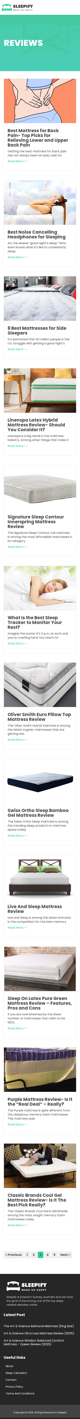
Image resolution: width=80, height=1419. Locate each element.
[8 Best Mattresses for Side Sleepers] (40, 319)
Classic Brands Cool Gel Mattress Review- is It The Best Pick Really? (37, 1200)
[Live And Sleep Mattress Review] (40, 898)
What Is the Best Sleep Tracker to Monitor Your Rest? (35, 622)
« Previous (14, 1255)
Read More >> (18, 161)
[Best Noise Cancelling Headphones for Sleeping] (40, 223)
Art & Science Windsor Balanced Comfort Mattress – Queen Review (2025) (34, 1342)
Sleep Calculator (16, 1373)
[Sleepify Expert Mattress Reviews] (17, 7)
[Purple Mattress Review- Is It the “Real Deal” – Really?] (40, 1091)
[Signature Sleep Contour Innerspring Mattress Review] (40, 508)
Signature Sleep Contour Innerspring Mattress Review (36, 522)
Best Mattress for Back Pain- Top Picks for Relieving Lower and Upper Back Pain (38, 138)
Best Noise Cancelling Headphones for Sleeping (37, 234)
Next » (65, 1255)
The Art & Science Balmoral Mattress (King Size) (39, 1326)
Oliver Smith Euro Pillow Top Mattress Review (39, 716)
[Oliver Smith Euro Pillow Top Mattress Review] (40, 706)
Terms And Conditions (20, 1393)
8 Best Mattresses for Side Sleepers (37, 330)
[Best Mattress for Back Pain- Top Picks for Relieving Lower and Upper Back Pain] (40, 122)
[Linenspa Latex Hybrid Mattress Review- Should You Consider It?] (40, 411)
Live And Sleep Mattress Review (35, 908)
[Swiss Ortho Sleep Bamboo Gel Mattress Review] (40, 802)
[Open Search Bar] (64, 7)
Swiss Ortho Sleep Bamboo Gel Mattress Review (38, 812)
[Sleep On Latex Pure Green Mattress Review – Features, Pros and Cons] (40, 990)
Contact (11, 1380)
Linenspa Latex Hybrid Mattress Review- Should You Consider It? (36, 425)
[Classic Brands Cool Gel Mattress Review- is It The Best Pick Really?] (40, 1187)
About (9, 1366)
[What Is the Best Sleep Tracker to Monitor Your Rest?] (40, 609)
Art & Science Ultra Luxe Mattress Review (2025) (39, 1333)
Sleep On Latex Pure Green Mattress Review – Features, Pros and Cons (40, 1003)
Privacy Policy (14, 1387)
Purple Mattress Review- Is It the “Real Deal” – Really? (40, 1101)
